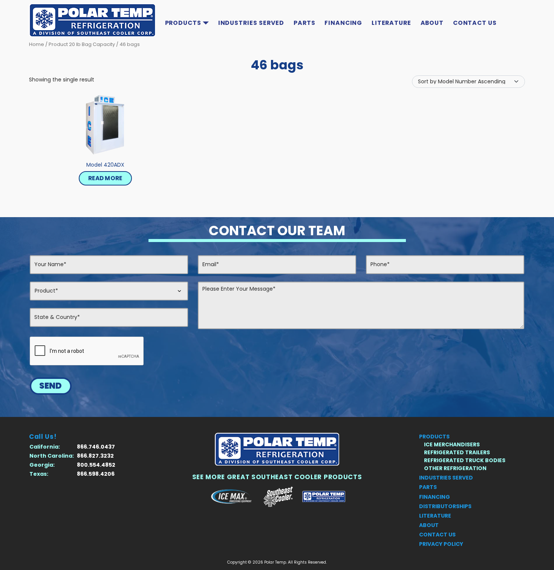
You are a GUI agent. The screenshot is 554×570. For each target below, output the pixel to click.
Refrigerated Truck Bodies (464, 460)
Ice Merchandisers (452, 444)
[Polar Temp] (277, 449)
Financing (343, 22)
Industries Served (251, 22)
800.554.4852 (96, 465)
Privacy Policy (441, 544)
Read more (105, 178)
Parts (304, 22)
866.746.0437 (96, 446)
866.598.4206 (96, 474)
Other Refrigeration (455, 468)
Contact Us (475, 22)
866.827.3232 (95, 456)
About (432, 22)
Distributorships (445, 506)
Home (36, 44)
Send (50, 386)
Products (183, 22)
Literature (391, 22)
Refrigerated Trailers (457, 452)
